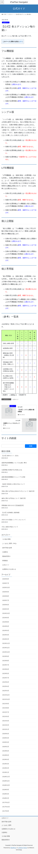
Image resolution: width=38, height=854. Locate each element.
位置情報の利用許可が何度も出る (12, 470)
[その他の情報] (29, 424)
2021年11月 (6, 695)
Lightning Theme (22, 847)
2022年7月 (5, 678)
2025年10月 (6, 587)
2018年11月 (6, 781)
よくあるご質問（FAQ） (9, 543)
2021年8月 (5, 708)
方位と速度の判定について (10, 527)
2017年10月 (6, 807)
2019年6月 (5, 751)
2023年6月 (5, 669)
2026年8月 (5, 579)
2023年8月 (5, 660)
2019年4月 (5, 759)
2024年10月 (6, 613)
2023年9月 (5, 656)
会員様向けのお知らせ (9, 569)
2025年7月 (5, 600)
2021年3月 (5, 721)
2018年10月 (6, 785)
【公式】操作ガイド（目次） (10, 455)
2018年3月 (5, 794)
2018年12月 (6, 776)
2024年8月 (5, 622)
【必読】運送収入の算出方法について (13, 484)
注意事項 (5, 552)
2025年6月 (5, 604)
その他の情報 (6, 539)
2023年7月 (5, 665)
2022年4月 (5, 686)
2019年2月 (5, 768)
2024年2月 (5, 639)
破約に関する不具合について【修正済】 (14, 498)
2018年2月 (5, 798)
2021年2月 (5, 725)
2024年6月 (5, 626)
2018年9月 (5, 789)
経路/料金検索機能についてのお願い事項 (14, 463)
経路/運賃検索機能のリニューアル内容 (13, 477)
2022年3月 (5, 690)
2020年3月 (5, 742)
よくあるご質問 (6, 825)
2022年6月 (5, 682)
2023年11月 (6, 647)
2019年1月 (5, 772)
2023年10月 (6, 652)
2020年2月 (5, 746)
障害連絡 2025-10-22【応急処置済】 (13, 505)
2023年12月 (6, 643)
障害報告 (5, 560)
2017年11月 (6, 802)
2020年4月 (5, 738)
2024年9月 (5, 617)
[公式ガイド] (9, 410)
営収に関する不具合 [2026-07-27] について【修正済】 (18, 491)
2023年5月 (5, 673)
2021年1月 (5, 729)
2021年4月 (5, 716)
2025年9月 (5, 592)
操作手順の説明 (7, 548)
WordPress (13, 847)
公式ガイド (5, 22)
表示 (21, 41)
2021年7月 (5, 712)
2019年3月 (5, 764)
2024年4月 (5, 630)
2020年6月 (5, 733)
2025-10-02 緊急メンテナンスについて (14, 519)
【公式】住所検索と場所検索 (10, 512)
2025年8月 (5, 596)
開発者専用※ (6, 556)
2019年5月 (5, 755)
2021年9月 (5, 703)
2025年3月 (5, 609)
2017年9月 (5, 811)
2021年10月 (6, 699)
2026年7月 (5, 583)
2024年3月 (5, 635)
